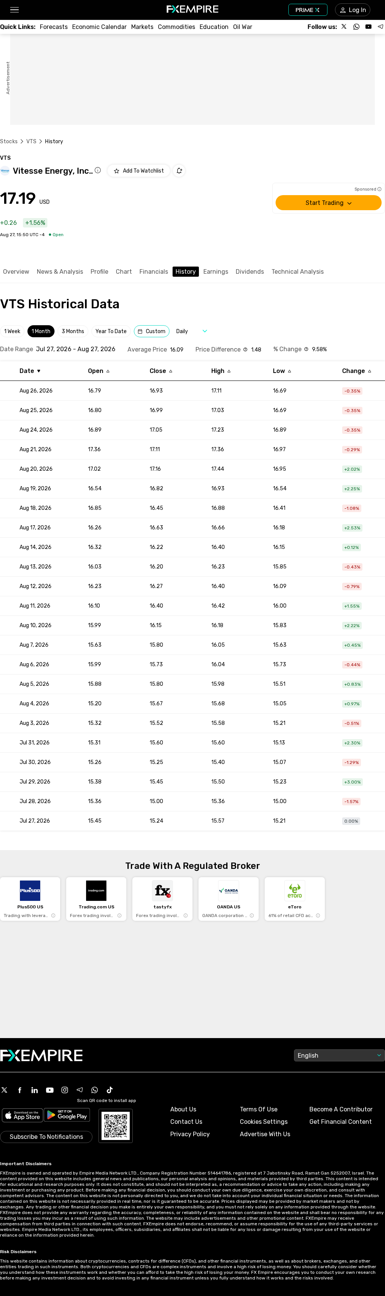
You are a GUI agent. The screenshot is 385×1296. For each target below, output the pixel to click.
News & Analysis (60, 271)
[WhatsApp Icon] (94, 1089)
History (186, 271)
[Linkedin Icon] (34, 1089)
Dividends (250, 271)
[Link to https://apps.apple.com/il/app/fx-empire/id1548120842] (22, 1116)
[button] (14, 10)
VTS (31, 141)
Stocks (9, 141)
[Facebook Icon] (19, 1089)
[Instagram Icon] (64, 1089)
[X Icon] (4, 1089)
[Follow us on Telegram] (380, 26)
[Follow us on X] (344, 26)
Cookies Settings (264, 1121)
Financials (153, 271)
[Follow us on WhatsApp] (356, 26)
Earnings (215, 271)
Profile (99, 271)
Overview (16, 271)
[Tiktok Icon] (109, 1089)
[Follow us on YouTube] (368, 26)
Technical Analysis (297, 271)
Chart (124, 271)
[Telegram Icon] (79, 1089)
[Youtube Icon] (49, 1089)
